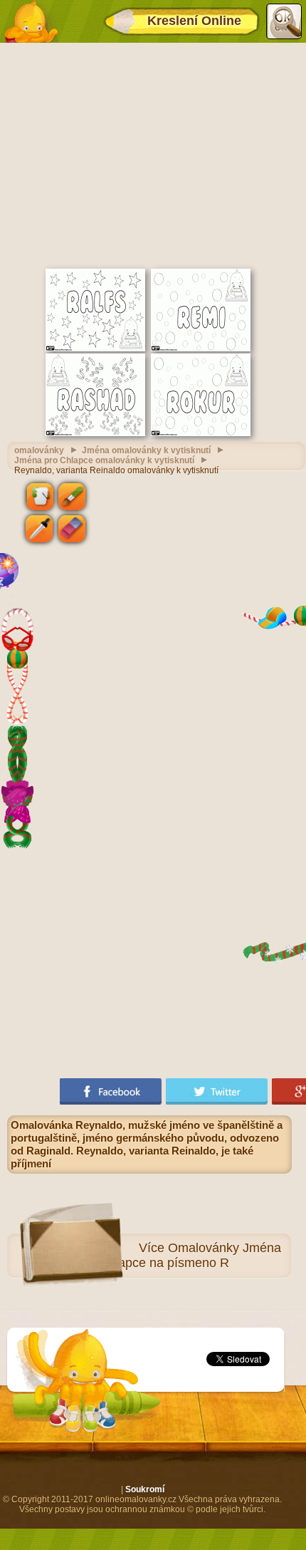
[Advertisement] (153, 154)
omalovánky (39, 450)
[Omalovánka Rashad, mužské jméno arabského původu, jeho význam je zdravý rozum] (95, 433)
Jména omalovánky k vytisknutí (146, 450)
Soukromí (144, 1489)
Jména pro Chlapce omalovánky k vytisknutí (104, 460)
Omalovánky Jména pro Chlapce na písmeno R (179, 1255)
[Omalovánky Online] (31, 21)
